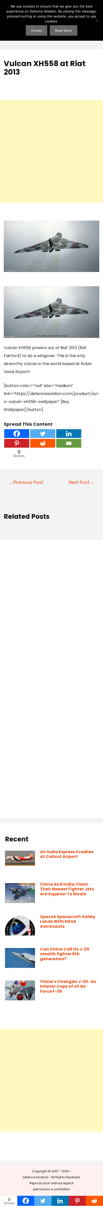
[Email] (68, 443)
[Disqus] (51, 611)
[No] (96, 20)
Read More (63, 30)
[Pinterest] (16, 443)
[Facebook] (16, 433)
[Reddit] (42, 443)
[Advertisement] (51, 151)
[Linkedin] (68, 433)
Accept (36, 30)
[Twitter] (42, 433)
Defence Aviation (35, 1177)
